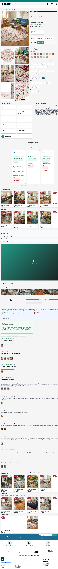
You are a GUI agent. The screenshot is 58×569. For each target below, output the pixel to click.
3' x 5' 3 (36, 64)
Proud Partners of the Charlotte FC (19, 557)
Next (38, 472)
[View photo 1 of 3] (2, 388)
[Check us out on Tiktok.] (47, 559)
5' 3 (34, 78)
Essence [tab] (6, 495)
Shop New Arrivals (29, 0)
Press (29, 565)
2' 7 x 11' (52, 71)
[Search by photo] (13, 3)
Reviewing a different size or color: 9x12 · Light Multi (8, 343)
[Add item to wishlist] (24, 192)
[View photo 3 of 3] (8, 388)
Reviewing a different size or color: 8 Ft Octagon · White (8, 400)
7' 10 (43, 78)
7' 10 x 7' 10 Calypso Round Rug (32, 225)
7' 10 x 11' (32, 66)
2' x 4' (32, 71)
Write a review (40, 16)
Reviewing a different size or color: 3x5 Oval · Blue (7, 413)
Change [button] (36, 49)
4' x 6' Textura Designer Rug (18, 511)
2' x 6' (39, 71)
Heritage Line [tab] (12, 495)
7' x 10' (52, 64)
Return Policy (31, 563)
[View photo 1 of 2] (2, 429)
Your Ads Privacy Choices (5, 564)
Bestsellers (16, 564)
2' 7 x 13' (37, 73)
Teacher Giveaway (17, 567)
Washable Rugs (13, 6)
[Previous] (2, 199)
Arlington (17, 9)
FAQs (29, 559)
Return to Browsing (4, 9)
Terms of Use (3, 562)
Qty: (31, 42)
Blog (15, 559)
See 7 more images (22, 99)
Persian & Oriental (7, 6)
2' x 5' (36, 71)
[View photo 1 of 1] (2, 345)
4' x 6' (40, 64)
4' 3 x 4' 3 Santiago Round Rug (6, 225)
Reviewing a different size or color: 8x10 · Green (7, 369)
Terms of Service (41, 538)
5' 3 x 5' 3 (32, 91)
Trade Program (17, 565)
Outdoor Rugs (23, 6)
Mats (36, 6)
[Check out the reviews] (46, 564)
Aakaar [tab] (17, 495)
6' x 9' (48, 64)
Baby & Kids (28, 6)
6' (37, 78)
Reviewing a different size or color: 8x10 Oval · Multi (8, 426)
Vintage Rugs (13, 9)
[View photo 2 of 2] (5, 429)
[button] (27, 12)
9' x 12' (37, 66)
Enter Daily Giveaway (18, 566)
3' (31, 78)
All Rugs (2, 6)
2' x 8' (43, 71)
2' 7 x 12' (32, 73)
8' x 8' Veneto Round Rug (18, 205)
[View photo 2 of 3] (5, 388)
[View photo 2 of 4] (5, 358)
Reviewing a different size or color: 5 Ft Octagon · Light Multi (10, 330)
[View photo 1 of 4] (2, 358)
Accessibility (30, 564)
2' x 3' (32, 64)
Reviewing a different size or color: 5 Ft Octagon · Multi (8, 356)
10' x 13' (41, 66)
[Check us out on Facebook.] (43, 559)
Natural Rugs (18, 6)
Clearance (55, 6)
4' (31, 87)
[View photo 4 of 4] (11, 358)
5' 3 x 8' (44, 64)
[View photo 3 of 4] (8, 358)
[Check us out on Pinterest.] (48, 559)
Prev (28, 472)
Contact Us (30, 557)
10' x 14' (46, 66)
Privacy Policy (54, 537)
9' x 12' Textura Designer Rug (44, 511)
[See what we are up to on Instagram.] (45, 559)
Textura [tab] (2, 495)
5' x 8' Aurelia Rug (42, 489)
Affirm (16, 563)
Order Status (55, 0)
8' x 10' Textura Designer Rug (5, 511)
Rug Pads (32, 6)
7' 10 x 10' (49, 82)
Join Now (55, 535)
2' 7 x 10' (48, 71)
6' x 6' (37, 91)
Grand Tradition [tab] (22, 495)
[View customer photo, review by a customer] (4, 292)
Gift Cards (16, 558)
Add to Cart (40, 42)
